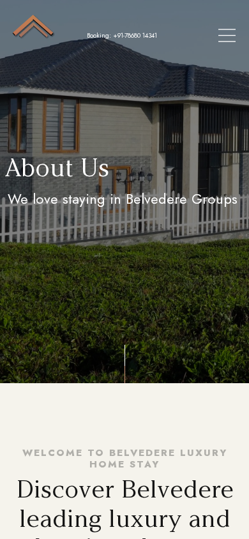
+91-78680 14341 (135, 35)
